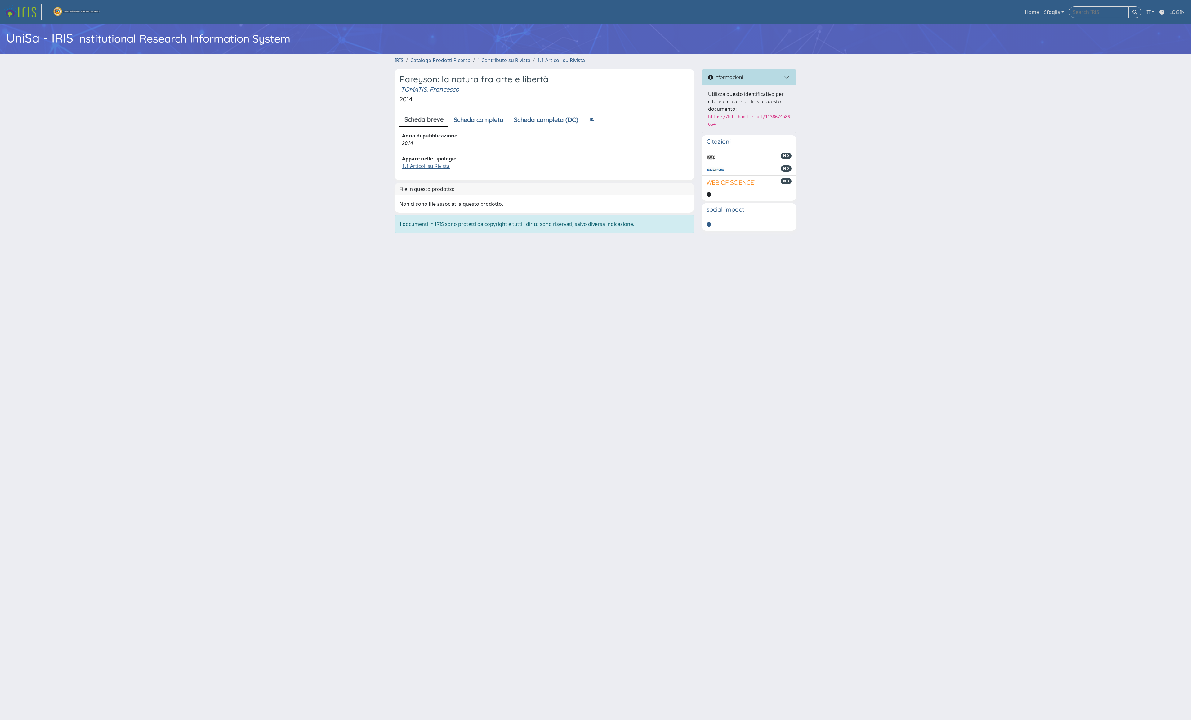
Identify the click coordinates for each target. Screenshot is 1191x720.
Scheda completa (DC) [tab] (546, 120)
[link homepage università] (77, 12)
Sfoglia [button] (1052, 12)
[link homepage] (23, 12)
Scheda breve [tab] (424, 119)
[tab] (591, 119)
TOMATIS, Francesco (430, 89)
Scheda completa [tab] (478, 120)
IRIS (399, 60)
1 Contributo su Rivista (503, 60)
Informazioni (728, 77)
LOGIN (1177, 12)
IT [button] (1148, 12)
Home (1032, 12)
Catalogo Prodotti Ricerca (440, 60)
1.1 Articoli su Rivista (561, 60)
